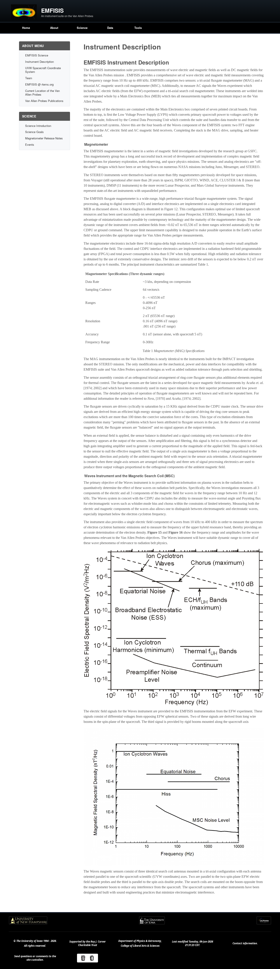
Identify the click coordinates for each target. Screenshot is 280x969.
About (54, 28)
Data (110, 28)
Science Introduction (38, 126)
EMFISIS (52, 10)
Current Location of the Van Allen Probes (42, 92)
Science (82, 28)
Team (28, 78)
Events (29, 144)
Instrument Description (39, 62)
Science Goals (34, 132)
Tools (138, 28)
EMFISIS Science (36, 55)
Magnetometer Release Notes (44, 138)
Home (26, 28)
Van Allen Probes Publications (44, 101)
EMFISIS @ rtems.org (39, 84)
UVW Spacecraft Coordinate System (43, 70)
